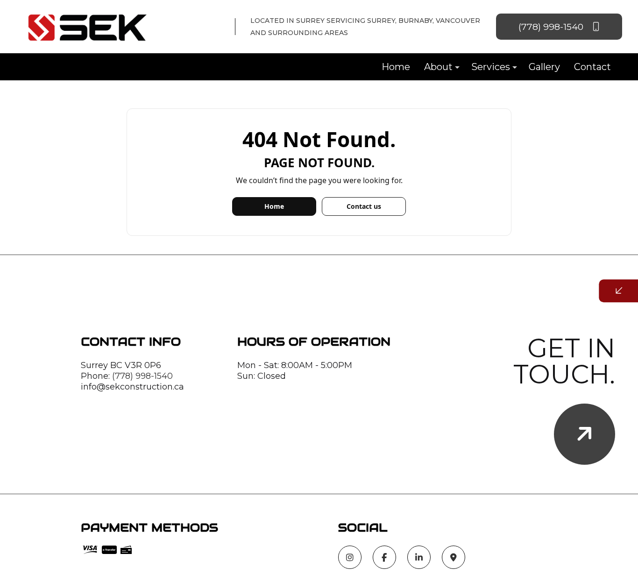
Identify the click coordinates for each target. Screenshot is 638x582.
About (438, 66)
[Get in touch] (584, 434)
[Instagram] (350, 558)
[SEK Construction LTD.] (88, 25)
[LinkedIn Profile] (419, 558)
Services (490, 66)
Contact (592, 66)
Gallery (544, 66)
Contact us (364, 206)
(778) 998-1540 (552, 26)
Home (396, 66)
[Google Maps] (453, 558)
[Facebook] (384, 558)
